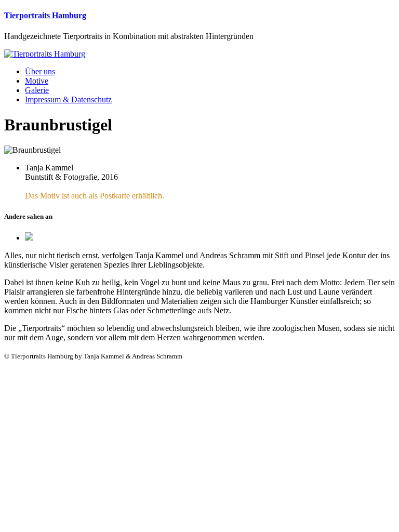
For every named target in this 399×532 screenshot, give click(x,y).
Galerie (37, 90)
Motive (36, 80)
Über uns (40, 71)
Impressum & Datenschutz (68, 99)
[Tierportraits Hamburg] (44, 53)
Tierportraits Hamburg (45, 15)
